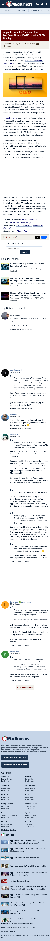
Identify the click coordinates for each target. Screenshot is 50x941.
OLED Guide (14, 222)
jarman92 (14, 414)
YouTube (10, 835)
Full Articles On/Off (21, 935)
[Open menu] (3, 4)
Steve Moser (5, 822)
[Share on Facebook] (44, 237)
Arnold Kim (5, 776)
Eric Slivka (28, 776)
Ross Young (25, 222)
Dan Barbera (5, 813)
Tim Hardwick (30, 795)
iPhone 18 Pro (36, 11)
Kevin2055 (14, 651)
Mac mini (7, 11)
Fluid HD (36, 935)
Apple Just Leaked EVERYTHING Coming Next (28, 866)
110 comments (10, 237)
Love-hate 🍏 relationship (20, 602)
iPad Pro (23, 220)
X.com (8, 781)
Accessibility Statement (8, 931)
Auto (42, 935)
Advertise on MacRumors (15, 764)
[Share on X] (37, 237)
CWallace (14, 434)
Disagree (28, 329)
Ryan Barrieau (30, 813)
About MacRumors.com (14, 757)
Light (46, 935)
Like (23, 329)
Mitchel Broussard (7, 795)
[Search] (43, 4)
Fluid (30, 935)
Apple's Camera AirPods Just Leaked (24, 858)
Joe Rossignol (16, 370)
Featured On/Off (7, 935)
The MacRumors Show (19, 881)
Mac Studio (21, 11)
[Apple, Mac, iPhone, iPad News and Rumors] (19, 7)
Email (3, 781)
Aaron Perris (29, 822)
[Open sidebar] (47, 4)
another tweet (11, 118)
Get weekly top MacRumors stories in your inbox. (25, 244)
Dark (3, 937)
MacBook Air (34, 220)
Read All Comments (25, 687)
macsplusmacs (16, 313)
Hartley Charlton (7, 804)
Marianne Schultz (31, 804)
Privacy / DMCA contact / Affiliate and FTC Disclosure (18, 927)
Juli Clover (5, 785)
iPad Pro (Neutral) (24, 225)
